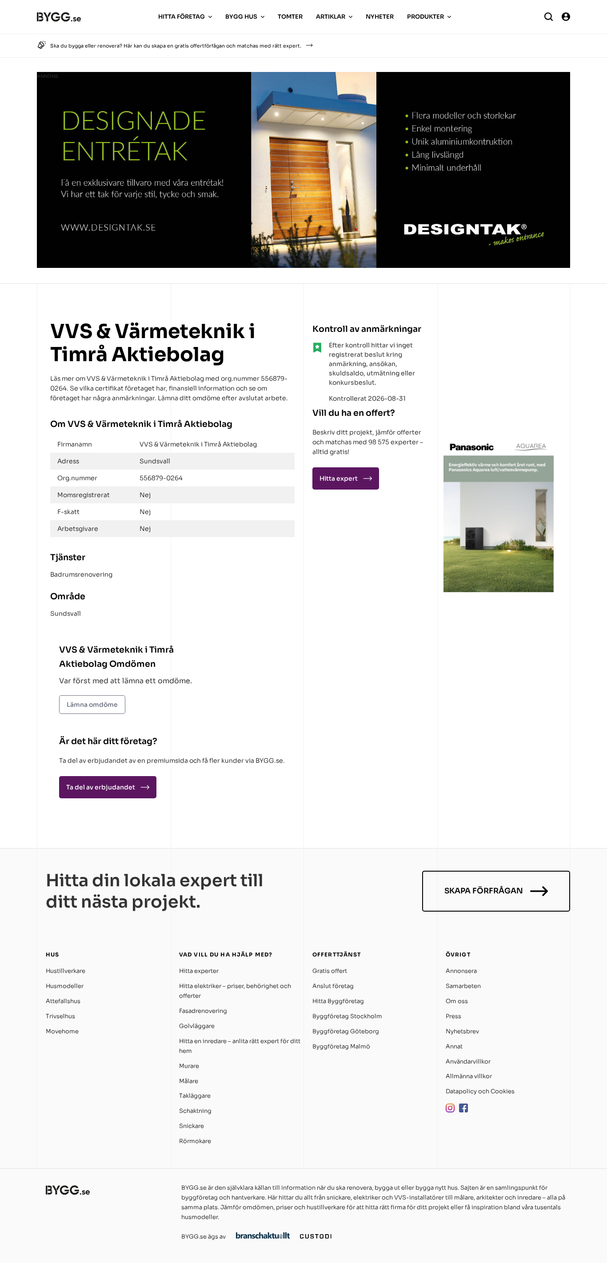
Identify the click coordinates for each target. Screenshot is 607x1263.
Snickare (191, 1126)
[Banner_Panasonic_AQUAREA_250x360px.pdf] (499, 589)
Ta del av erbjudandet (100, 787)
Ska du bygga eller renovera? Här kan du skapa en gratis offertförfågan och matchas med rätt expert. (175, 46)
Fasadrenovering (203, 1011)
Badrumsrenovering (81, 574)
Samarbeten (463, 986)
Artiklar (330, 16)
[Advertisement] (499, 374)
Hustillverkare (65, 971)
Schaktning (195, 1111)
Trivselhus (60, 1016)
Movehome (62, 1031)
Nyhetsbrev (462, 1031)
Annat (454, 1046)
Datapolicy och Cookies (480, 1091)
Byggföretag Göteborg (345, 1031)
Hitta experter (199, 971)
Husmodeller (65, 986)
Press (453, 1016)
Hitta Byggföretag (338, 1001)
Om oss (457, 1001)
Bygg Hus (241, 16)
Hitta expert (338, 478)
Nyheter (380, 16)
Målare (188, 1081)
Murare (189, 1066)
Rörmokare (195, 1141)
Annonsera (461, 971)
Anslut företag (333, 986)
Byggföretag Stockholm (347, 1016)
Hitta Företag (181, 16)
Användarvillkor (468, 1061)
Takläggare (195, 1096)
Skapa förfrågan (483, 891)
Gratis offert (329, 971)
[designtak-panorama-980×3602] (303, 265)
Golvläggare (197, 1026)
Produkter (425, 16)
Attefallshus (63, 1001)
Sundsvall (65, 614)
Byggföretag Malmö (341, 1046)
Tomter (290, 16)
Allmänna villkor (469, 1076)
